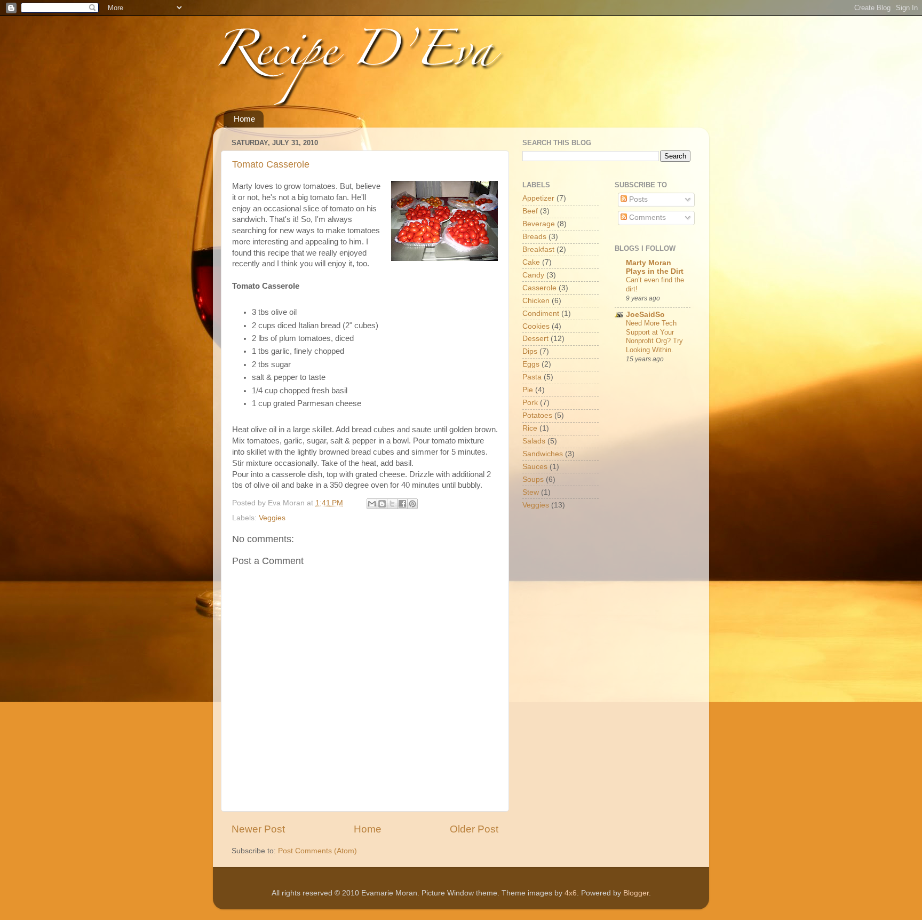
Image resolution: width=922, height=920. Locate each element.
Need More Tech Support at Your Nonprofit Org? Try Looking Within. (654, 336)
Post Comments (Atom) (317, 851)
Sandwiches (542, 454)
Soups (533, 479)
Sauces (534, 467)
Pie (527, 390)
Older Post (474, 829)
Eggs (530, 364)
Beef (530, 211)
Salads (533, 441)
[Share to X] (392, 503)
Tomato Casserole (270, 164)
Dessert (535, 339)
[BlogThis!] (382, 503)
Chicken (536, 301)
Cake (531, 262)
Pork (530, 403)
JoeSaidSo (645, 315)
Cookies (536, 326)
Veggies (272, 518)
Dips (529, 351)
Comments (646, 217)
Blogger (636, 893)
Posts (637, 199)
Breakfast (538, 249)
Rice (529, 428)
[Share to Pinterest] (412, 503)
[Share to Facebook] (402, 503)
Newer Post (258, 829)
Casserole (539, 288)
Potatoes (537, 415)
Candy (533, 275)
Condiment (540, 314)
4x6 (571, 893)
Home (244, 118)
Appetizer (538, 198)
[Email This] (372, 503)
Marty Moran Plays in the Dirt (654, 267)
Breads (534, 237)
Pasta (532, 377)
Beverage (538, 224)
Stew (530, 492)
